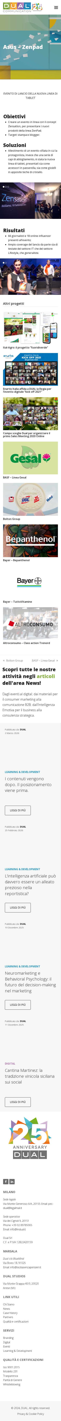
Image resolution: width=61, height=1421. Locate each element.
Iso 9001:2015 (11, 1367)
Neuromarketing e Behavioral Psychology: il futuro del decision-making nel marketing (30, 982)
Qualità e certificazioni (15, 1321)
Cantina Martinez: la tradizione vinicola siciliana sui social (29, 1076)
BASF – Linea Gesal (14, 477)
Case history (10, 1313)
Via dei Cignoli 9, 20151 (16, 1221)
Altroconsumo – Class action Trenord (26, 643)
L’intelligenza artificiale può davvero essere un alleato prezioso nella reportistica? (30, 884)
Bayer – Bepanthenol (16, 560)
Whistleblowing (11, 1384)
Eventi (6, 1346)
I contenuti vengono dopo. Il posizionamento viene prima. (28, 784)
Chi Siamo (8, 1304)
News (6, 1309)
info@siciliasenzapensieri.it (25, 1267)
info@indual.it (18, 1229)
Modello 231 (10, 1371)
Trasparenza (10, 1376)
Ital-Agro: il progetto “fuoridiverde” (25, 347)
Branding (8, 1338)
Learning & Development (17, 1351)
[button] (56, 7)
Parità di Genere (12, 1380)
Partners (8, 1317)
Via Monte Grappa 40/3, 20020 (21, 1283)
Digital (6, 1342)
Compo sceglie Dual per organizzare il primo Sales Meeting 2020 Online (26, 434)
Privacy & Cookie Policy (30, 1414)
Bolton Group (11, 519)
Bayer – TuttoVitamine (17, 601)
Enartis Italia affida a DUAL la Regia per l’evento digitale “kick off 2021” (27, 390)
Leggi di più (18, 810)
